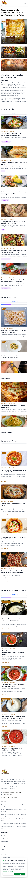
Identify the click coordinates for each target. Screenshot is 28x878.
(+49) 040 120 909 (7, 794)
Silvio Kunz (3, 375)
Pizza (3, 48)
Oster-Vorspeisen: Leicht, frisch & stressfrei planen (13, 823)
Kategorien (5, 846)
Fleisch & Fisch (5, 200)
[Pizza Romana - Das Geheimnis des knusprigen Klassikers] (14, 65)
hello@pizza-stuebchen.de (10, 797)
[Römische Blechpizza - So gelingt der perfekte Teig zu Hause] (14, 52)
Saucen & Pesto (5, 601)
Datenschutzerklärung (8, 871)
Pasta (4, 21)
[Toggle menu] (25, 2)
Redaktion (4, 832)
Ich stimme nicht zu (8, 874)
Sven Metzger (4, 277)
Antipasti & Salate (6, 141)
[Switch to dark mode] (21, 2)
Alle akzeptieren (20, 874)
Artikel (3, 801)
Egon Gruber (4, 131)
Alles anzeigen (14, 113)
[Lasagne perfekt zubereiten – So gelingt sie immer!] (14, 31)
